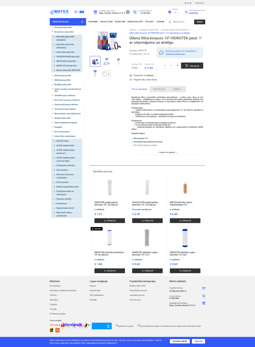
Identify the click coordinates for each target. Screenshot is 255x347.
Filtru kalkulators (97, 295)
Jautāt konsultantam (175, 54)
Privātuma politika (57, 314)
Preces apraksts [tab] (139, 89)
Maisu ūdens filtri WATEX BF (68, 70)
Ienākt (189, 3)
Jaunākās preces (136, 295)
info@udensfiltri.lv (145, 11)
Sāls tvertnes (62, 170)
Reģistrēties (199, 3)
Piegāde (53, 304)
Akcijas (93, 286)
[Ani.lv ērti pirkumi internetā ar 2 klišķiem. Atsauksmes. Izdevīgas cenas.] (102, 326)
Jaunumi (160, 22)
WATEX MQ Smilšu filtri (66, 61)
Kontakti (93, 300)
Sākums (132, 30)
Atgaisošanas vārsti (65, 208)
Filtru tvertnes (62, 182)
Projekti (149, 22)
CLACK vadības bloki (65, 145)
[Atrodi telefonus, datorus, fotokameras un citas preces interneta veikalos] (169, 326)
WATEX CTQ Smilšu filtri (66, 66)
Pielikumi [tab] (177, 89)
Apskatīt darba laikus (107, 11)
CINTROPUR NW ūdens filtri (68, 57)
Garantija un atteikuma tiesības (63, 290)
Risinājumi (120, 22)
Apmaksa (54, 300)
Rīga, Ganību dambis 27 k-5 (111, 13)
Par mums (93, 22)
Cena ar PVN (149, 64)
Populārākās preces (138, 290)
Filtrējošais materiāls (65, 165)
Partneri (53, 295)
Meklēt (200, 22)
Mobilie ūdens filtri (137, 286)
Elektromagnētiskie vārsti (67, 187)
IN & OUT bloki (62, 141)
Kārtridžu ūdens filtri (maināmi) (175, 30)
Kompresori (61, 203)
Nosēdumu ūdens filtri (149, 30)
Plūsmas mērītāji (63, 199)
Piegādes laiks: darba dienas (145, 80)
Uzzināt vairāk (180, 341)
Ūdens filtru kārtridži (65, 52)
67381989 (145, 13)
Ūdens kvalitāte (135, 22)
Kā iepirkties (55, 286)
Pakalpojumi (106, 22)
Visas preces (135, 300)
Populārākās (95, 290)
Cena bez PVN (136, 64)
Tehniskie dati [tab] (159, 89)
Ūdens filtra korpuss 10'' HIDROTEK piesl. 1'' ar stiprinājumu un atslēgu (159, 33)
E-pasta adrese (176, 288)
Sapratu (198, 341)
